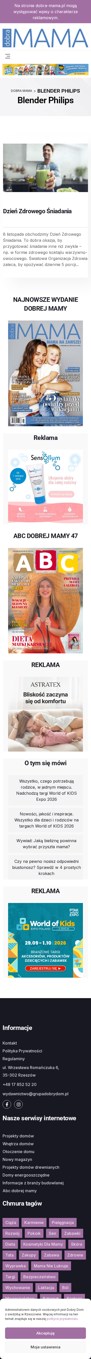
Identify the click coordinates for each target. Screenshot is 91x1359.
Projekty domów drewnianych (31, 1167)
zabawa (51, 1255)
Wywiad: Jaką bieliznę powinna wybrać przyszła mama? (46, 843)
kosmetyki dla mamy (43, 1244)
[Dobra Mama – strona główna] (45, 37)
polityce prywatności (62, 1319)
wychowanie (17, 1287)
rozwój (12, 1233)
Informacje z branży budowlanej (33, 1182)
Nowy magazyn (17, 1159)
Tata (9, 1255)
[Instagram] (18, 1104)
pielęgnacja (63, 1222)
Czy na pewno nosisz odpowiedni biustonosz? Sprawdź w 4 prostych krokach (46, 867)
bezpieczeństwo (39, 1276)
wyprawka (15, 1265)
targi (10, 1276)
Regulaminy (14, 1058)
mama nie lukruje (51, 1265)
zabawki (72, 1233)
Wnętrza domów (18, 1143)
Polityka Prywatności (22, 1050)
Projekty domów (18, 1135)
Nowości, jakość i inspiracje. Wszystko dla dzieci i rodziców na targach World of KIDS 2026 (46, 820)
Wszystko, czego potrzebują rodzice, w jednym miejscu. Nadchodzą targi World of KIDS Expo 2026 (46, 790)
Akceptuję (45, 1333)
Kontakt (10, 1043)
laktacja (46, 1287)
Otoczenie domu (18, 1151)
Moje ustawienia (45, 1347)
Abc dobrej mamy (20, 1190)
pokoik (34, 1233)
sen (52, 1233)
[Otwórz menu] (7, 56)
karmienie (34, 1222)
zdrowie (75, 1255)
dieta (10, 1244)
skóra (76, 1244)
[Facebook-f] (7, 1104)
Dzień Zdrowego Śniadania (37, 211)
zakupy (29, 1255)
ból (65, 1287)
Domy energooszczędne (26, 1175)
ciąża (10, 1222)
